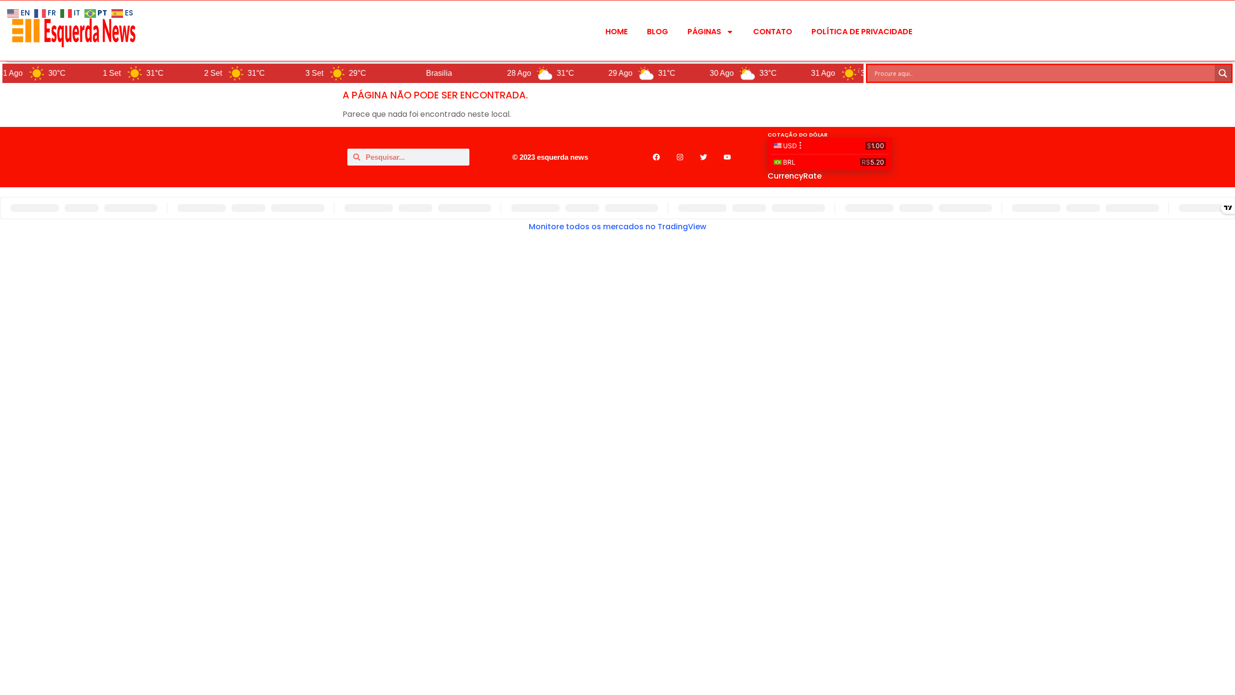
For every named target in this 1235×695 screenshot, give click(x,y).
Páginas (704, 31)
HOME (616, 31)
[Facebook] (656, 157)
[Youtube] (727, 157)
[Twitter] (703, 157)
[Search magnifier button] (1223, 73)
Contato (772, 31)
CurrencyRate (795, 175)
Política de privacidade (861, 31)
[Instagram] (679, 157)
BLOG (657, 31)
